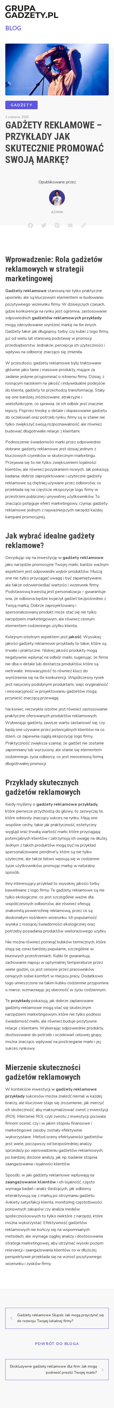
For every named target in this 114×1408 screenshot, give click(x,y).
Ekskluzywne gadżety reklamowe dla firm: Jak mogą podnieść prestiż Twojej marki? (53, 1369)
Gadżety (21, 105)
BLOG (13, 28)
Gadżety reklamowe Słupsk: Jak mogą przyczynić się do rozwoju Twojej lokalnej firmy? (60, 1318)
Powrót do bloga (57, 1343)
